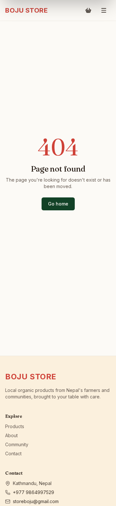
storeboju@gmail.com (36, 501)
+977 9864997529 (33, 492)
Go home (58, 203)
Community (16, 444)
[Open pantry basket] (88, 10)
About (11, 435)
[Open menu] (104, 10)
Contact (13, 453)
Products (14, 426)
